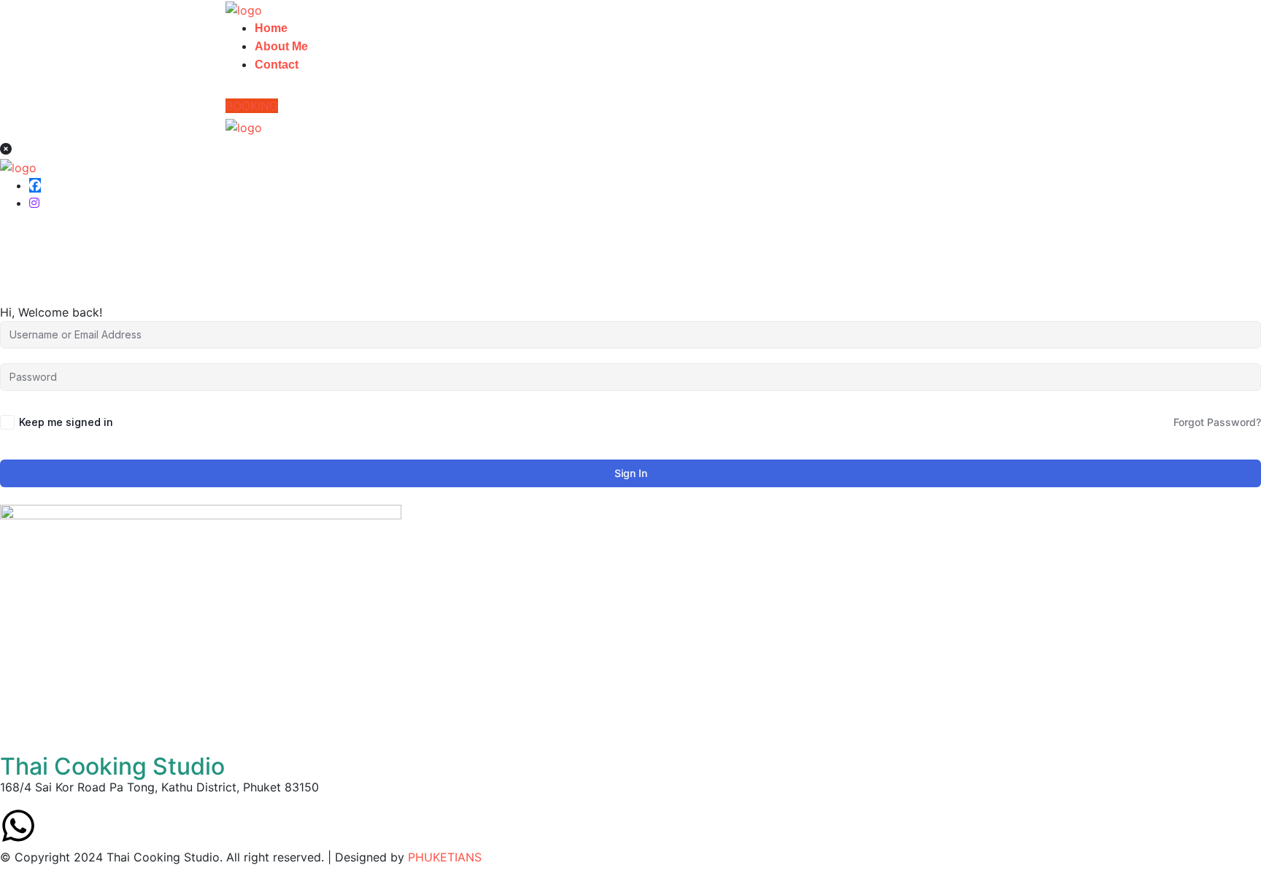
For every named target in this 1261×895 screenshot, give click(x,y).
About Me (281, 46)
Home (271, 28)
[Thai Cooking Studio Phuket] (243, 8)
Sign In (630, 473)
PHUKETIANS (445, 857)
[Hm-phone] (98, 825)
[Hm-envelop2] (58, 825)
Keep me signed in (66, 422)
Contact (276, 64)
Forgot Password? (1217, 422)
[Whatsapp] (18, 825)
